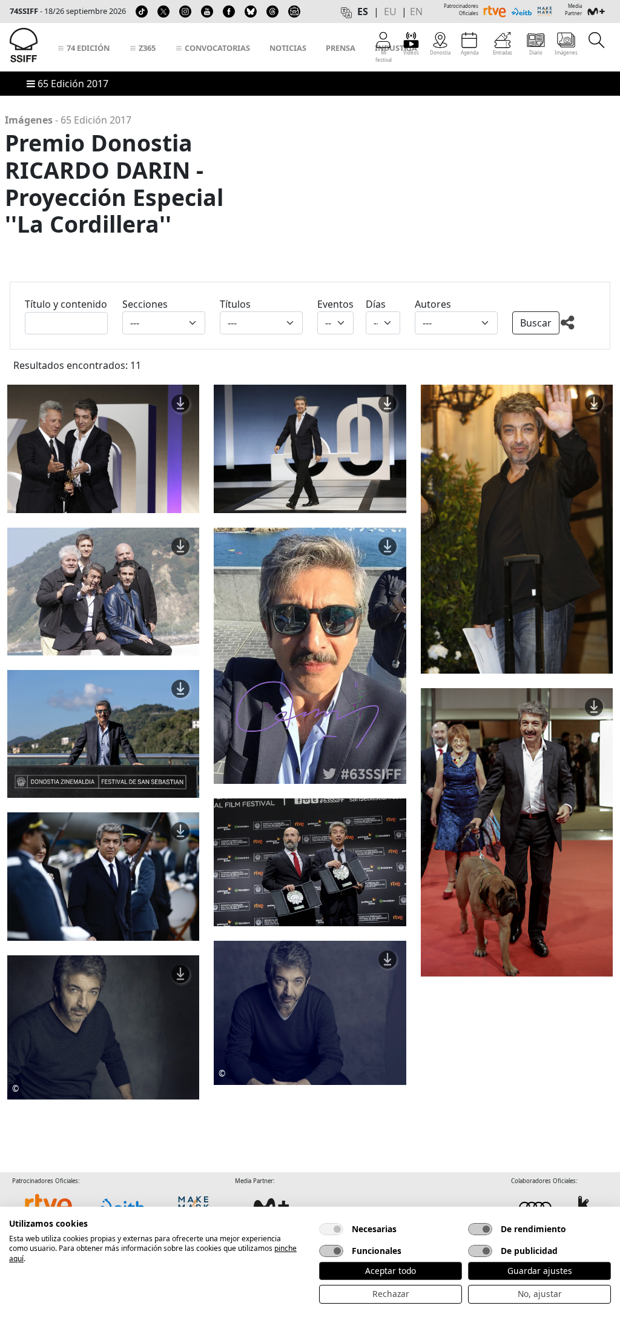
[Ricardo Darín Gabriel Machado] (310, 1011)
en (416, 11)
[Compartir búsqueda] (578, 325)
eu (390, 11)
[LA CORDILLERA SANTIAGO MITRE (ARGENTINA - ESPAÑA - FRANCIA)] (103, 875)
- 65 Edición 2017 (68, 120)
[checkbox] (331, 1229)
